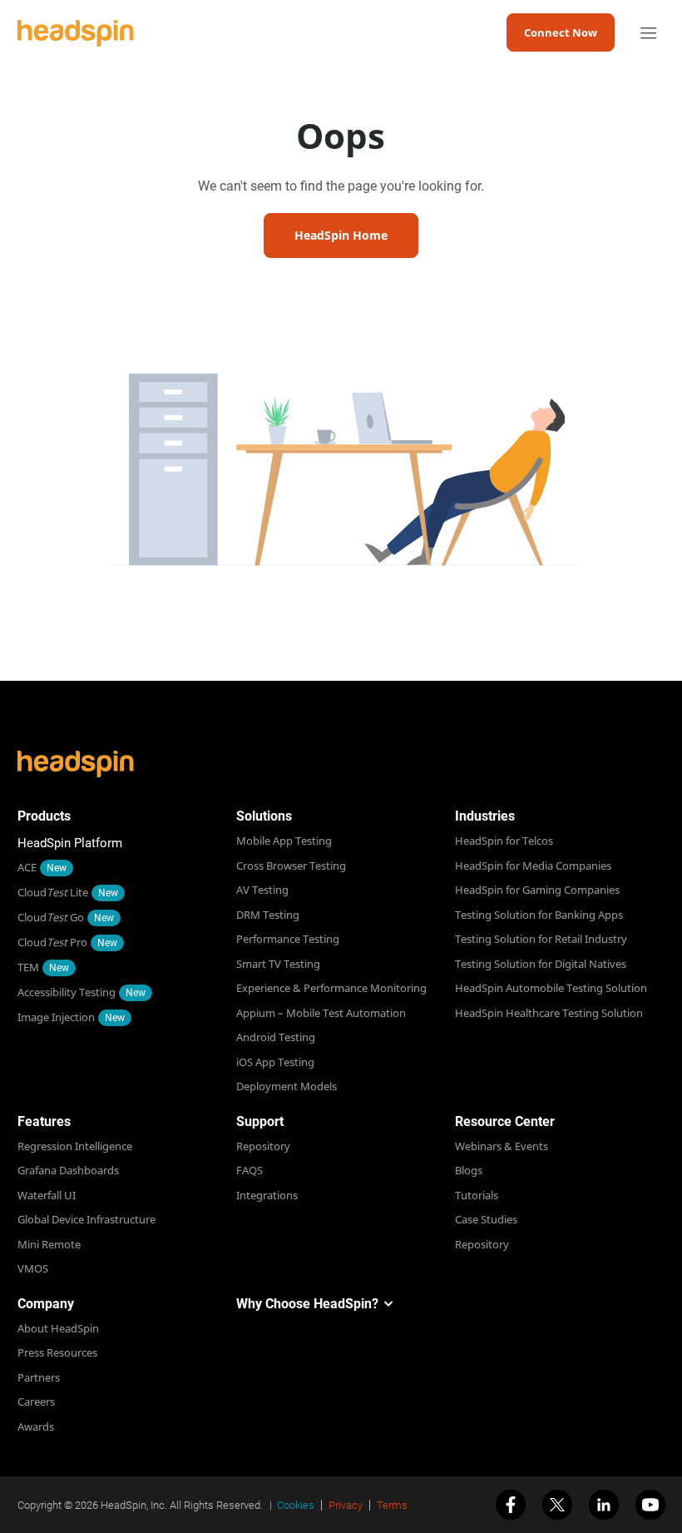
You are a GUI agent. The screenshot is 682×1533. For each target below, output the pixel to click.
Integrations (267, 1195)
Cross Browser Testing (291, 865)
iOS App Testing (275, 1061)
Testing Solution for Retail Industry (541, 938)
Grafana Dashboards (68, 1170)
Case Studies (486, 1219)
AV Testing (262, 889)
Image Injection (56, 1017)
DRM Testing (267, 914)
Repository (263, 1146)
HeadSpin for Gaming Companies (537, 889)
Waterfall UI (46, 1195)
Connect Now (560, 32)
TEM (28, 967)
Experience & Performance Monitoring (331, 987)
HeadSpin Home (341, 235)
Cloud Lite (52, 892)
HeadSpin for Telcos (504, 840)
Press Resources (57, 1352)
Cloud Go (50, 917)
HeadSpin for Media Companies (533, 865)
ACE (27, 867)
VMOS (32, 1268)
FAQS (249, 1170)
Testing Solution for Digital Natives (540, 963)
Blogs (468, 1170)
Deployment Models (286, 1086)
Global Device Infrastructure (86, 1219)
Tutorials (476, 1195)
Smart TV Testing (278, 963)
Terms (392, 1505)
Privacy (346, 1505)
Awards (35, 1426)
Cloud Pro (52, 942)
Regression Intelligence (74, 1146)
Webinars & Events (501, 1146)
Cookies (295, 1505)
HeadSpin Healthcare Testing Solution (549, 1012)
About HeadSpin (58, 1328)
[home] (75, 33)
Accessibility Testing (66, 992)
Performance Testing (287, 938)
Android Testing (275, 1036)
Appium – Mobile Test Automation (321, 1012)
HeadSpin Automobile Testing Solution (551, 987)
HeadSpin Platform (69, 843)
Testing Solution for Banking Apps (539, 914)
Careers (36, 1401)
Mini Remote (49, 1244)
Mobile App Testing (284, 840)
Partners (38, 1377)
